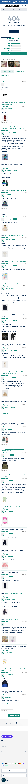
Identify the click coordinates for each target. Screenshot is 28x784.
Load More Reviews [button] (14, 715)
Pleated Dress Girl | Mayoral (11, 619)
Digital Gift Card (8, 79)
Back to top (14, 729)
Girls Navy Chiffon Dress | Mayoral (13, 283)
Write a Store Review (14, 53)
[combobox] (14, 9)
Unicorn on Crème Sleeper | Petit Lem (14, 235)
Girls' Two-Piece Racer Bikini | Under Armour (15, 506)
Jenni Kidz (6, 780)
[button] (25, 6)
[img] (14, 38)
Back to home (14, 31)
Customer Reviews (6, 37)
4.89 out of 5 (18, 38)
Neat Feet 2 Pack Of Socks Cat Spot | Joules (15, 261)
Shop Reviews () (19, 71)
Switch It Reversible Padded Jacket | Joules (15, 190)
